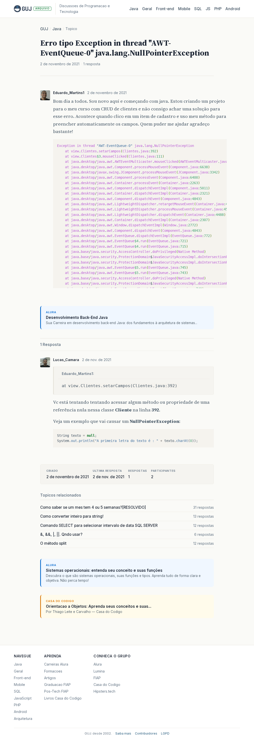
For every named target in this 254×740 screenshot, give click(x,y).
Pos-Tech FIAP (56, 691)
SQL (198, 8)
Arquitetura (23, 718)
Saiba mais (123, 733)
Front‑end (165, 8)
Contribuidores (146, 733)
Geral (147, 8)
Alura (98, 664)
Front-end (22, 678)
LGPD (165, 733)
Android (232, 8)
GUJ (44, 29)
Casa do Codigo (107, 684)
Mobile (184, 8)
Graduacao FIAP (57, 684)
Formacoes (53, 671)
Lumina (99, 671)
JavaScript (23, 698)
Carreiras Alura (56, 664)
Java (133, 8)
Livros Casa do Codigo (63, 698)
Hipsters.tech (104, 691)
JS (208, 8)
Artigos (50, 678)
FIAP (97, 678)
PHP (218, 8)
